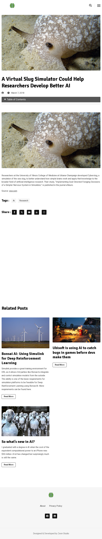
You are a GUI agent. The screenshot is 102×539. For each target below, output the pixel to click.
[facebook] (47, 516)
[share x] (21, 212)
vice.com (13, 191)
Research (23, 200)
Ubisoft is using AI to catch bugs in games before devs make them (74, 352)
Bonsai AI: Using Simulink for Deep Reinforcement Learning (23, 358)
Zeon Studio (63, 533)
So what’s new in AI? (18, 441)
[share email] (29, 212)
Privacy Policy (55, 506)
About (42, 506)
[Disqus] (51, 259)
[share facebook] (14, 212)
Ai (14, 200)
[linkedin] (54, 516)
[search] (92, 5)
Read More (8, 396)
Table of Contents (16, 99)
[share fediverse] (36, 212)
